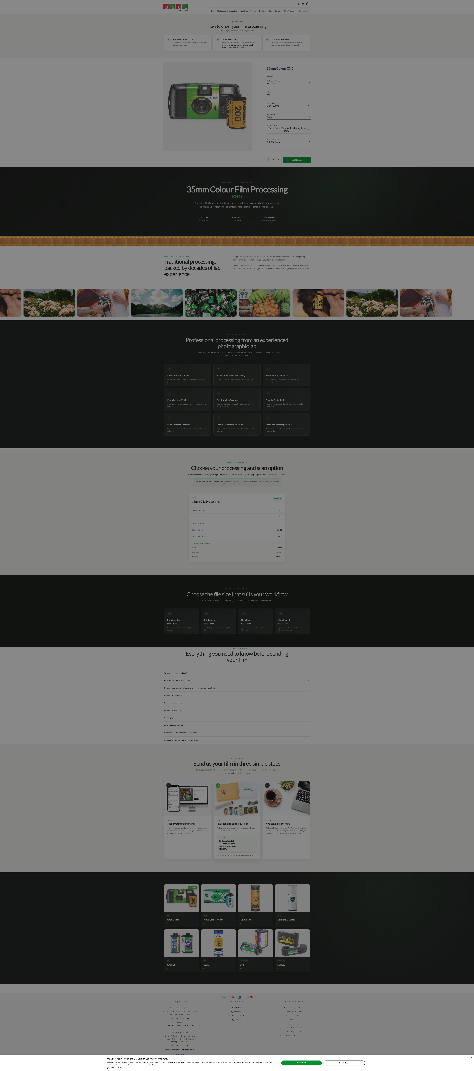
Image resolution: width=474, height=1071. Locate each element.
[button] (191, 1067)
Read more (164, 1065)
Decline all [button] (344, 1063)
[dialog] (237, 1063)
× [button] (471, 1058)
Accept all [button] (301, 1063)
